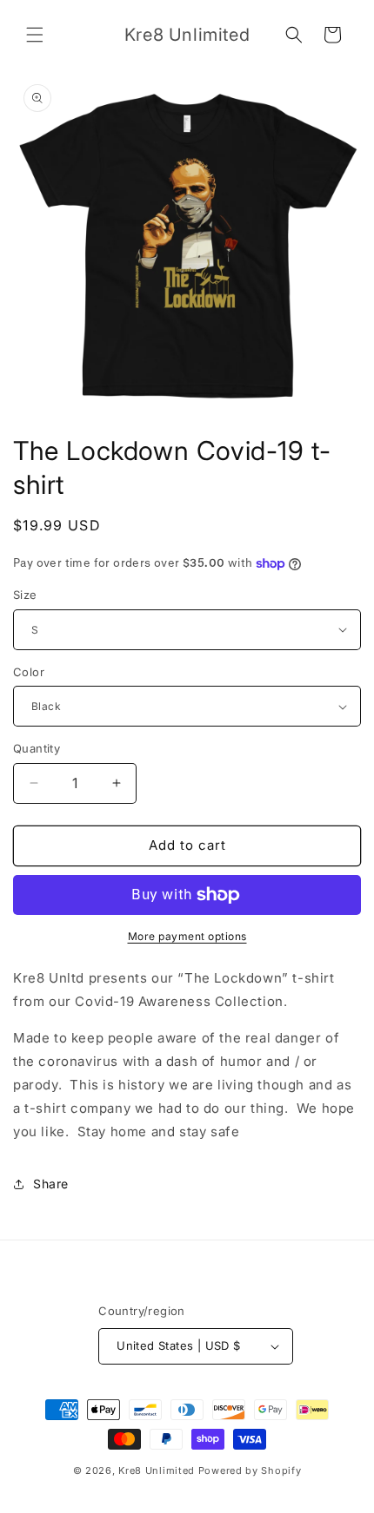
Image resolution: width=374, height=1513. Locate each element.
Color (28, 672)
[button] (35, 35)
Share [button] (51, 1183)
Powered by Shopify (250, 1470)
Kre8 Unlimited (156, 1470)
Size (25, 595)
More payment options (187, 936)
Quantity (36, 748)
